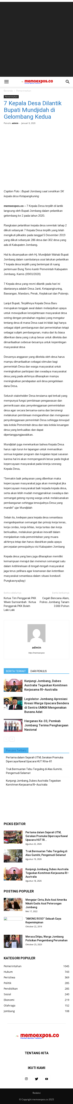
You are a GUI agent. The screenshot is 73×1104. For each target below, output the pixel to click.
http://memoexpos (36, 653)
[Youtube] (46, 1079)
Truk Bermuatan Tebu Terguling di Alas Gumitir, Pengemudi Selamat (34, 771)
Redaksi (37, 1092)
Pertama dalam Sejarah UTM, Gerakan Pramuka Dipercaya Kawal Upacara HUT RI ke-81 (34, 759)
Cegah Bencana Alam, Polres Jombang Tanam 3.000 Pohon (54, 602)
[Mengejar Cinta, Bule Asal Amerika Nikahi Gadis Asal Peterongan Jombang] (13, 904)
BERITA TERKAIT (16, 671)
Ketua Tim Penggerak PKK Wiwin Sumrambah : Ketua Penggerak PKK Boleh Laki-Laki (20, 604)
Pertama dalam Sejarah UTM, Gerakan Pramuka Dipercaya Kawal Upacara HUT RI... (46, 836)
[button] (68, 82)
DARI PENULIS (39, 671)
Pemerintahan (23, 90)
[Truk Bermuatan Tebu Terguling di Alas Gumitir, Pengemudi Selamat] (13, 855)
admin (15, 123)
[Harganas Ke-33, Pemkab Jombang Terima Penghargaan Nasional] (13, 725)
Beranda (8, 90)
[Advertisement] (36, 38)
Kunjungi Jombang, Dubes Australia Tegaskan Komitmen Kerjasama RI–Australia (45, 685)
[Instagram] (26, 1079)
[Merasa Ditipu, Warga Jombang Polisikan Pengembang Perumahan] (13, 941)
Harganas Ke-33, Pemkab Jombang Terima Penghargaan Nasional (46, 725)
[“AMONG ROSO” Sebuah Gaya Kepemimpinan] (13, 923)
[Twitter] (36, 1079)
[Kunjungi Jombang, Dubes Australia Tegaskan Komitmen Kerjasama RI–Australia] (13, 685)
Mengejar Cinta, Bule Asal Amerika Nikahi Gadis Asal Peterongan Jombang (46, 903)
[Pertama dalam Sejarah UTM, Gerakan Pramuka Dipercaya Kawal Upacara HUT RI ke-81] (13, 837)
